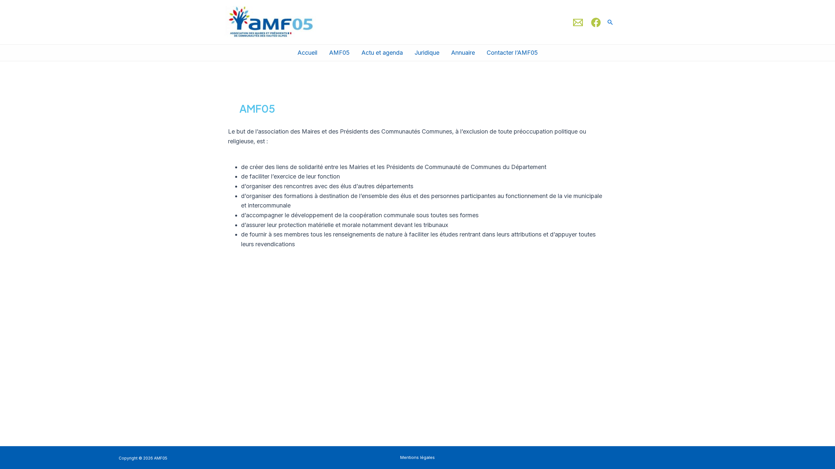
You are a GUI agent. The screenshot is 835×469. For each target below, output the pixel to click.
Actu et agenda (382, 52)
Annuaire (463, 52)
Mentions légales (417, 457)
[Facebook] (596, 22)
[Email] (578, 22)
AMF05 (339, 52)
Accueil (307, 52)
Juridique (427, 52)
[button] (610, 22)
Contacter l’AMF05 (512, 52)
